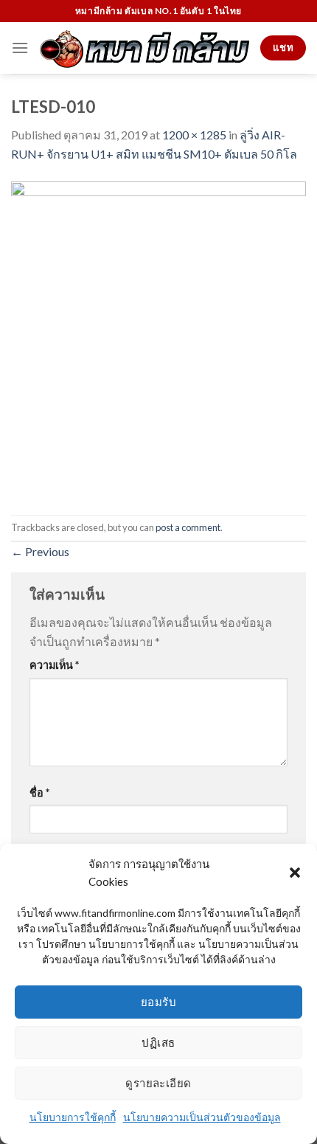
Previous (40, 551)
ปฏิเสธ (158, 1042)
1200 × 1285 (194, 135)
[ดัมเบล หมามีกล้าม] (144, 48)
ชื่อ (39, 792)
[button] (295, 872)
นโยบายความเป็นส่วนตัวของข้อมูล (202, 1117)
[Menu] (20, 48)
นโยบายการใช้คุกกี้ (72, 1117)
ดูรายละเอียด (158, 1082)
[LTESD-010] (158, 337)
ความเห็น (54, 665)
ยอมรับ (158, 1001)
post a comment (188, 527)
